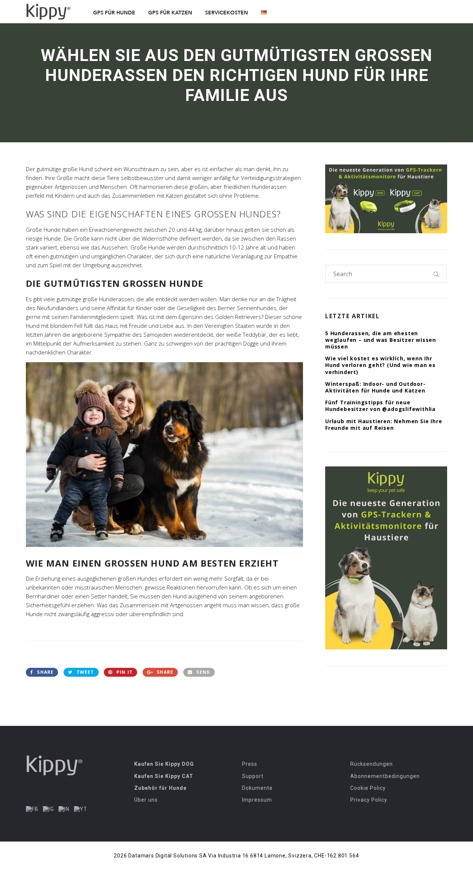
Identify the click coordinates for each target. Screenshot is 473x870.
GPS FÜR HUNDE (114, 12)
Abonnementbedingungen (385, 776)
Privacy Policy (368, 800)
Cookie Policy (368, 788)
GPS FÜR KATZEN (170, 12)
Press (249, 764)
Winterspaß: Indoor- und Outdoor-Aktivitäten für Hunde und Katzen (375, 387)
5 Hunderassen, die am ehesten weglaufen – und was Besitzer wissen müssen (380, 340)
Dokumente (257, 788)
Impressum (257, 800)
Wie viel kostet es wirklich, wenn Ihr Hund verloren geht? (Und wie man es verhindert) (380, 365)
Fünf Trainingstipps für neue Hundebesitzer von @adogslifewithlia (380, 405)
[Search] (436, 274)
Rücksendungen (371, 764)
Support (252, 776)
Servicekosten (226, 12)
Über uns (146, 800)
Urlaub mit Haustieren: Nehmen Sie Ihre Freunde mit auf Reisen (383, 424)
